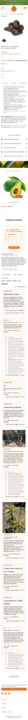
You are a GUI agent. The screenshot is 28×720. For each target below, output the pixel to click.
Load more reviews (14, 676)
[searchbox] (7, 275)
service (14, 280)
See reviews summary (21, 60)
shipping (9, 280)
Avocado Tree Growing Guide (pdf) (17, 125)
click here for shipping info (14, 4)
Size (2, 68)
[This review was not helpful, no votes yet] (22, 313)
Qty (2, 74)
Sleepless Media (17, 717)
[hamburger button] (3, 8)
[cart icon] (25, 8)
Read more (6, 308)
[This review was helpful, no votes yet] (20, 313)
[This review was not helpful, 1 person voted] (23, 424)
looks (3, 280)
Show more (4, 284)
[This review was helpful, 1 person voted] (20, 621)
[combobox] (20, 286)
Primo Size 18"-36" (8, 71)
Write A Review (14, 247)
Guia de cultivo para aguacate (17, 127)
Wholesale (14, 689)
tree (19, 280)
